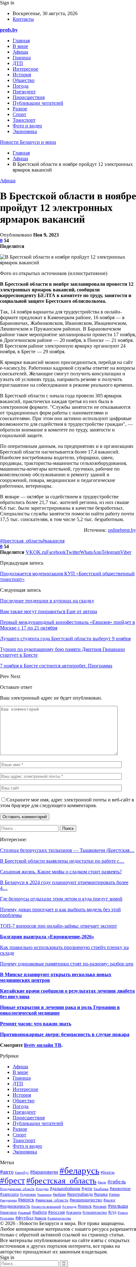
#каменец (44, 1194)
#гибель (117, 1182)
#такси (123, 1212)
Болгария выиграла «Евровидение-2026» (47, 936)
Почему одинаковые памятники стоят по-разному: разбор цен (66, 963)
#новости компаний (46, 1206)
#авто (7, 1172)
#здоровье (28, 1195)
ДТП (18, 63)
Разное (20, 108)
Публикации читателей (38, 103)
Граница (22, 57)
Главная (21, 40)
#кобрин (59, 1194)
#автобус (22, 1172)
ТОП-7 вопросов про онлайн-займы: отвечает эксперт (58, 926)
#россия (56, 1212)
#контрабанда (80, 1194)
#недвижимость (15, 1206)
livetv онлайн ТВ (42, 1045)
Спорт (19, 114)
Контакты (23, 19)
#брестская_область (21, 540)
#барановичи (44, 1172)
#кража (101, 1194)
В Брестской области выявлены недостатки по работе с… (62, 861)
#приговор (8, 1212)
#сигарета (73, 1213)
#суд (112, 1212)
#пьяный (24, 1212)
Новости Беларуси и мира (28, 142)
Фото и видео (27, 125)
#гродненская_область (17, 1189)
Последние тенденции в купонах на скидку (47, 600)
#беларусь (79, 1170)
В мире (20, 46)
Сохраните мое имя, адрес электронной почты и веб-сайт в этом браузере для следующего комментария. (67, 802)
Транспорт (24, 120)
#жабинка (101, 1189)
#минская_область (51, 1200)
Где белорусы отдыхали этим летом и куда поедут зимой (61, 898)
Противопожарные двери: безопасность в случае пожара (64, 1034)
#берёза (107, 1172)
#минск (26, 1199)
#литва (114, 1194)
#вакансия (53, 540)
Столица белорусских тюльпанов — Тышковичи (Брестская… (67, 850)
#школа (40, 1218)
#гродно (42, 1189)
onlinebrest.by (122, 530)
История (22, 74)
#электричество (59, 1218)
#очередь (69, 1206)
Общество (23, 80)
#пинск (85, 1206)
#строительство (95, 1213)
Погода (20, 86)
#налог (109, 1200)
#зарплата (9, 1194)
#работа (39, 1212)
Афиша (20, 52)
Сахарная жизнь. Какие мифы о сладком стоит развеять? (61, 871)
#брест (12, 1180)
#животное (120, 1188)
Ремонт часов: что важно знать (35, 1023)
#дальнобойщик (65, 1188)
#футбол (24, 1217)
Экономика (25, 131)
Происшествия (29, 97)
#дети (87, 1188)
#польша (118, 1206)
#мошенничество (86, 1200)
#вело (102, 1182)
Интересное (25, 69)
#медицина (8, 1200)
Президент (24, 91)
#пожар (100, 1206)
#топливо (7, 1218)
